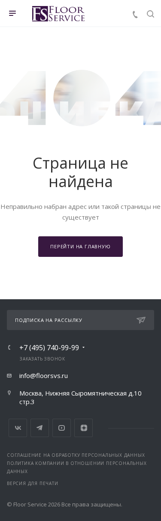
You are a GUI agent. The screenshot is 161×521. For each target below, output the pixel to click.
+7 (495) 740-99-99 (49, 347)
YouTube (61, 428)
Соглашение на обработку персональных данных (76, 455)
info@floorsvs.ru (43, 375)
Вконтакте (18, 428)
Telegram (39, 428)
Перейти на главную (80, 246)
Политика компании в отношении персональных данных (77, 467)
